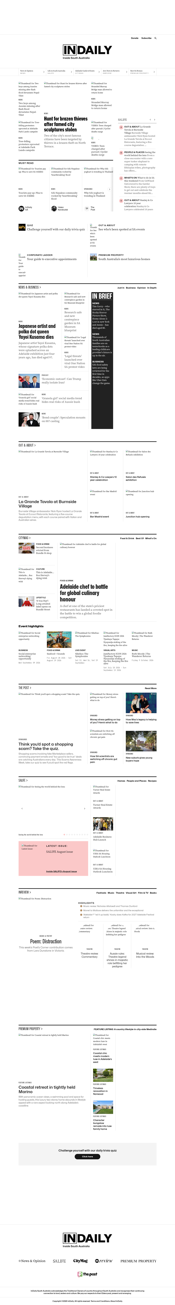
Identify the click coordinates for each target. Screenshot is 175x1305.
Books (153, 893)
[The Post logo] (87, 1274)
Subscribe (146, 38)
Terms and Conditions (100, 1301)
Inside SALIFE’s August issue (61, 871)
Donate (134, 38)
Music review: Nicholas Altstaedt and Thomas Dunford (110, 906)
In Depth (152, 287)
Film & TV (143, 893)
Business (131, 287)
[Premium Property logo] (139, 1261)
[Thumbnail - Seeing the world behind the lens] (53, 808)
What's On (151, 538)
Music (111, 893)
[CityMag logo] (80, 1261)
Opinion (141, 287)
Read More (151, 688)
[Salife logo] (59, 1261)
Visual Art (131, 893)
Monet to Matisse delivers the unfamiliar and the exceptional (113, 910)
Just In (120, 287)
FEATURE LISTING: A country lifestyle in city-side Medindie (125, 1029)
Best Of (140, 538)
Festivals (101, 893)
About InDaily (116, 1301)
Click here (87, 1156)
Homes (121, 781)
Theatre (120, 893)
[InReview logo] (104, 1261)
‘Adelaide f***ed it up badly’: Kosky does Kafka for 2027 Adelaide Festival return (118, 916)
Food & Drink (127, 538)
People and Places (136, 781)
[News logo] (32, 1261)
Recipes (152, 781)
